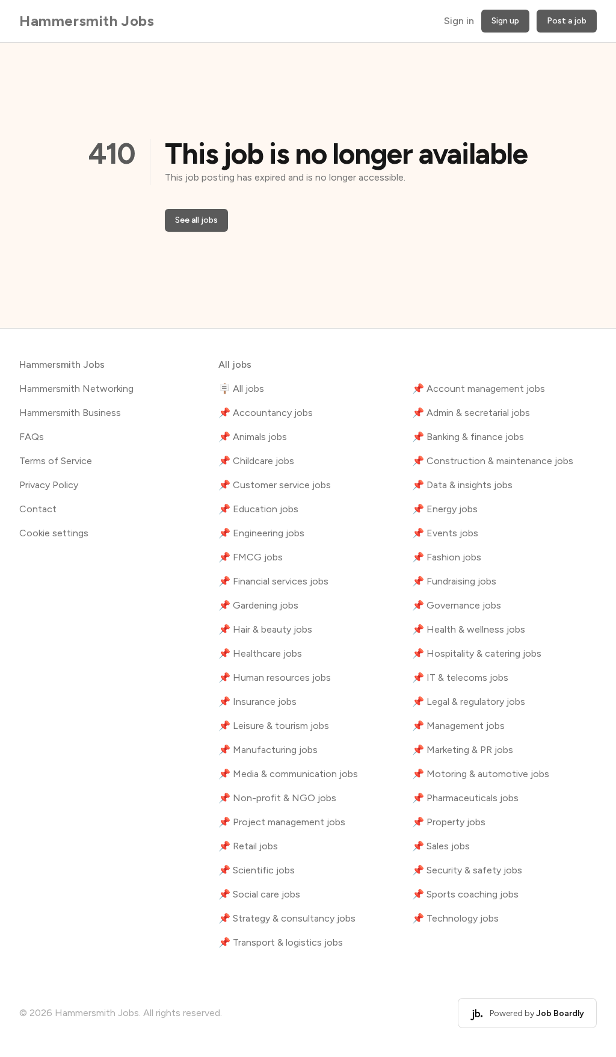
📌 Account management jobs (478, 388)
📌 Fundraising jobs (454, 581)
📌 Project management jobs (281, 822)
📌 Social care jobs (259, 894)
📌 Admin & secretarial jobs (471, 412)
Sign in (459, 20)
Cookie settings (53, 533)
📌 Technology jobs (455, 918)
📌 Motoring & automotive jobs (480, 774)
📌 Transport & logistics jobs (280, 942)
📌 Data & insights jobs (462, 485)
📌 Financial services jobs (273, 581)
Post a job (567, 21)
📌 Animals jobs (252, 436)
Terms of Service (55, 461)
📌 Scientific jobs (256, 870)
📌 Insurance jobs (257, 701)
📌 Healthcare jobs (260, 653)
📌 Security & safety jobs (467, 870)
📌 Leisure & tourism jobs (273, 725)
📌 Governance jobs (456, 605)
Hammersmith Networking (76, 388)
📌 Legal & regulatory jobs (468, 701)
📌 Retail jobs (248, 846)
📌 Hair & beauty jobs (265, 629)
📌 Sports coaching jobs (465, 894)
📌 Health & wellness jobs (468, 629)
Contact (38, 509)
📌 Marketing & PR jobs (462, 749)
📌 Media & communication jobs (288, 774)
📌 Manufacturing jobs (268, 749)
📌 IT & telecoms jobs (460, 677)
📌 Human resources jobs (274, 677)
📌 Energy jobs (445, 509)
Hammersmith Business (70, 412)
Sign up (505, 21)
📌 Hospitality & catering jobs (476, 653)
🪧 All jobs (241, 388)
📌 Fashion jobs (446, 557)
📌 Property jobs (448, 822)
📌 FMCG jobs (250, 557)
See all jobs (196, 220)
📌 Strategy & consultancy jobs (287, 918)
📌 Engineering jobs (261, 533)
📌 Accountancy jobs (265, 412)
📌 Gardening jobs (258, 605)
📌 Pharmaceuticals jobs (465, 798)
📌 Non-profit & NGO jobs (277, 798)
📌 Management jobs (458, 725)
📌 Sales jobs (441, 846)
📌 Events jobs (445, 533)
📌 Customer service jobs (274, 485)
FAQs (31, 436)
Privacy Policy (48, 485)
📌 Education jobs (258, 509)
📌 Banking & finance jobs (468, 436)
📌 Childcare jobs (256, 461)
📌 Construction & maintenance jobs (492, 461)
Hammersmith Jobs (87, 20)
